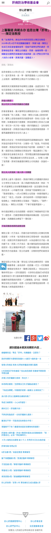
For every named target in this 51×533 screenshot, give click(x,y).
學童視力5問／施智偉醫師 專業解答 (16, 470)
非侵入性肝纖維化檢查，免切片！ (15, 378)
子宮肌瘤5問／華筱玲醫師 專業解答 (16, 464)
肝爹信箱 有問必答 (9, 446)
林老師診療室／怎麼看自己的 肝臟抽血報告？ (20, 384)
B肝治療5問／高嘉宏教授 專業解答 (15, 452)
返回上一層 (3, 266)
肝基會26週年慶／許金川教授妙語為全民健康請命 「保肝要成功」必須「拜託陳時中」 (24, 434)
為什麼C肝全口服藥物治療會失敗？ (16, 396)
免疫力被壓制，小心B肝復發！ (14, 402)
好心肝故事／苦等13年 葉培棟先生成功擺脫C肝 (20, 483)
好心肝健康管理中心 (13, 521)
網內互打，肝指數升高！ (11, 409)
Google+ (34, 338)
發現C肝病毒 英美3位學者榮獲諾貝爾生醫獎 (19, 365)
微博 (47, 338)
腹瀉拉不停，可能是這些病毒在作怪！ (17, 421)
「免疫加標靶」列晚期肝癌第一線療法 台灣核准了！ (23, 390)
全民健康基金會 (36, 526)
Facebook (27, 338)
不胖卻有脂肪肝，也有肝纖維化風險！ (17, 415)
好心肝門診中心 (13, 526)
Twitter (40, 338)
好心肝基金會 (36, 521)
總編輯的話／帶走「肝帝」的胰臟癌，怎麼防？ (20, 353)
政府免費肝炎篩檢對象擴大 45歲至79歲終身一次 (21, 359)
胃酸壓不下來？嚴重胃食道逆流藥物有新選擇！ (20, 427)
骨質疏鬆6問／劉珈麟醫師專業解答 (15, 477)
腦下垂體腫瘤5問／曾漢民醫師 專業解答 (18, 458)
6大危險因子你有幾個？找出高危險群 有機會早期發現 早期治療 (23, 372)
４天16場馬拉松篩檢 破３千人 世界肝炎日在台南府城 (23, 440)
